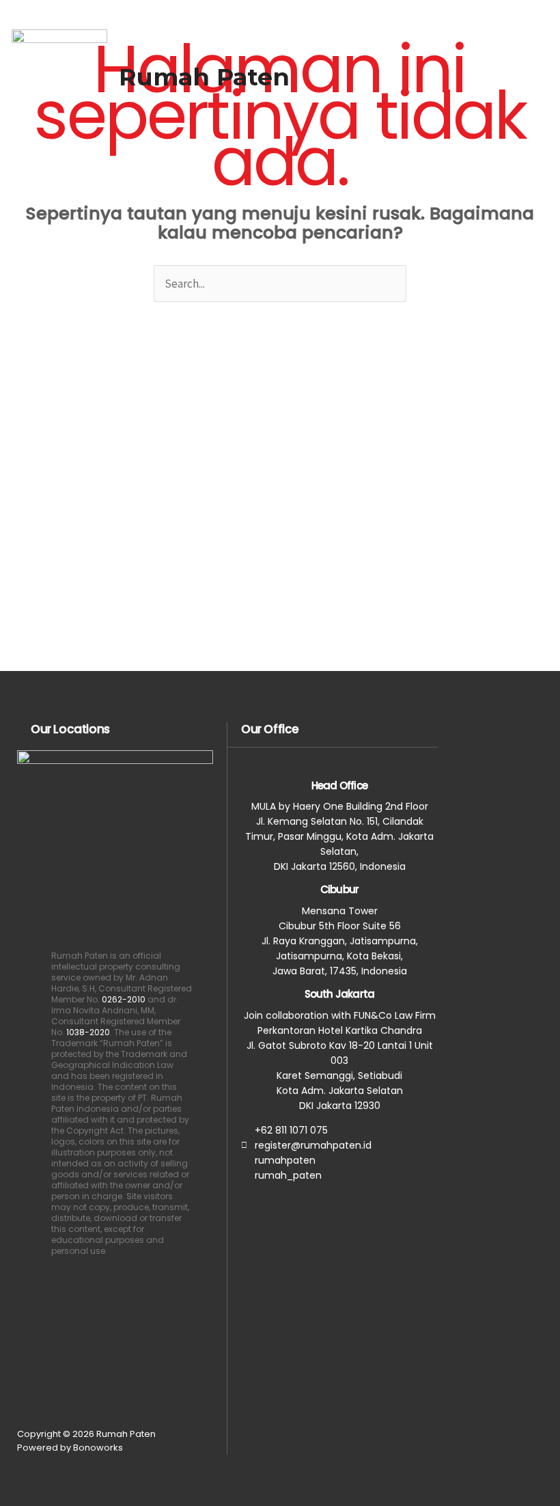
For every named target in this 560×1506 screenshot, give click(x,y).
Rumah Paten (204, 77)
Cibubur (339, 889)
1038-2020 (88, 1032)
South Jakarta (340, 994)
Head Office (339, 785)
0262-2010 (123, 999)
